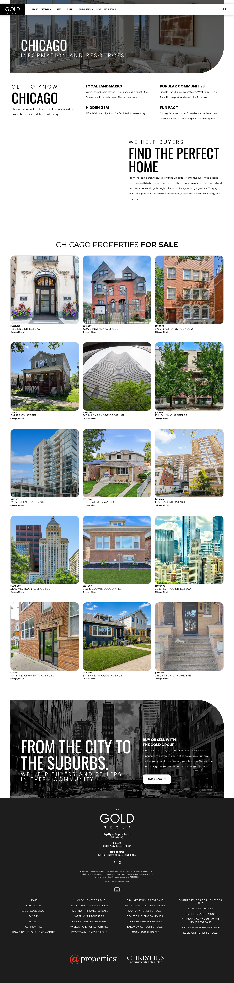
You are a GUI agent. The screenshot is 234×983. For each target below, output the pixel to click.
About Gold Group (33, 910)
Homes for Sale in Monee (200, 914)
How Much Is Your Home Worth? (33, 932)
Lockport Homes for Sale (200, 932)
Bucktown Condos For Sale (89, 905)
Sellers (57, 9)
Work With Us (156, 779)
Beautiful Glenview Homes (145, 916)
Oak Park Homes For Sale (144, 910)
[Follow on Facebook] (114, 862)
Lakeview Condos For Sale (144, 926)
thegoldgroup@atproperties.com (117, 834)
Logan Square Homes (145, 932)
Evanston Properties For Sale (145, 905)
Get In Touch (110, 9)
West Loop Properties (89, 916)
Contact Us (33, 905)
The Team (45, 9)
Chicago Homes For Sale (89, 900)
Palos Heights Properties (145, 921)
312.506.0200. (134, 877)
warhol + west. (124, 881)
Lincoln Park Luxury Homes (89, 921)
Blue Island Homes (200, 908)
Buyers (70, 9)
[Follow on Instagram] (120, 862)
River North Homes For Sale (89, 910)
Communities (85, 9)
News (98, 9)
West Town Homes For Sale (89, 932)
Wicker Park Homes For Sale (89, 926)
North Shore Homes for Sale (200, 927)
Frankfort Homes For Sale (145, 900)
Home (33, 900)
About (35, 9)
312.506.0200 (117, 837)
